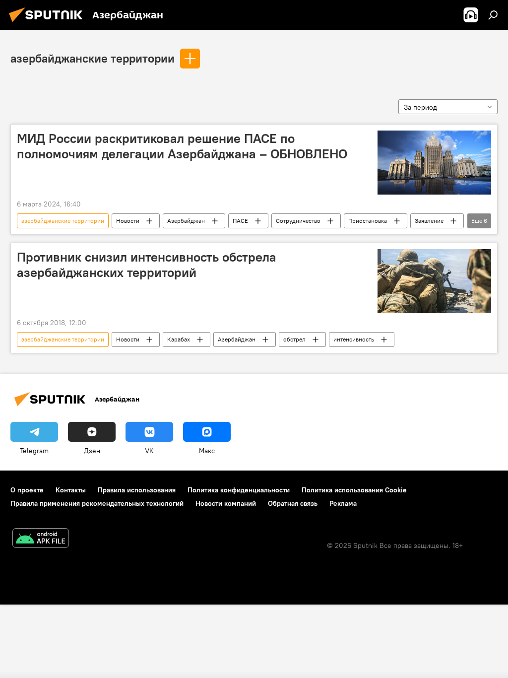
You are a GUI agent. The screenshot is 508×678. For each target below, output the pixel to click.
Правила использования (137, 489)
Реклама (343, 503)
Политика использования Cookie (354, 489)
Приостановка (367, 220)
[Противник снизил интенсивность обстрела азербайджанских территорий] (434, 281)
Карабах (178, 339)
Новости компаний (225, 503)
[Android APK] (40, 539)
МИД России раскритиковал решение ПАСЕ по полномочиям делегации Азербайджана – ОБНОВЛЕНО (182, 146)
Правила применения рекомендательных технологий (97, 503)
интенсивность (353, 339)
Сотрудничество (298, 220)
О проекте (27, 489)
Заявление (429, 220)
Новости (127, 220)
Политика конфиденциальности (239, 489)
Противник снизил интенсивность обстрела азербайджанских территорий (146, 264)
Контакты (71, 489)
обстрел (294, 339)
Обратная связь (293, 503)
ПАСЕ (240, 220)
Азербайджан (186, 220)
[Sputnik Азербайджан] (48, 23)
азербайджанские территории (92, 58)
